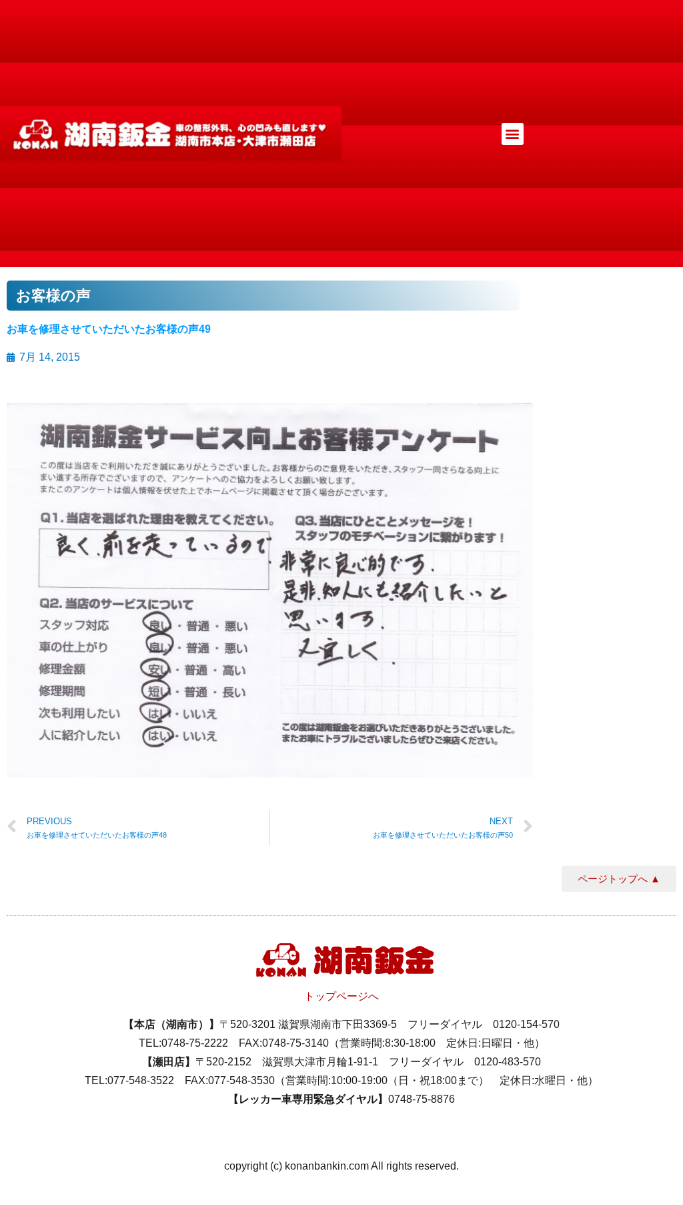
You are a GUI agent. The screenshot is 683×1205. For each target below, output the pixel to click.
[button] (513, 134)
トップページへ (341, 996)
